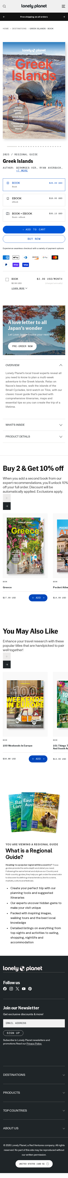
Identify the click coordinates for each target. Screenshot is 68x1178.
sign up (13, 1033)
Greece (7, 587)
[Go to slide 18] (58, 146)
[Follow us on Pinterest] (30, 989)
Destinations (19, 29)
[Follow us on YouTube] (23, 989)
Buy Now (34, 238)
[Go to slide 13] (45, 146)
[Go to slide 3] (21, 146)
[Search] (4, 6)
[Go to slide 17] (55, 146)
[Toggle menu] (63, 6)
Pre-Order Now (22, 346)
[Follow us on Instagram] (11, 989)
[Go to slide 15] (50, 146)
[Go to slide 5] (26, 146)
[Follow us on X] (17, 989)
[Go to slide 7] (31, 146)
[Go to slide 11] (40, 146)
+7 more (22, 171)
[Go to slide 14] (48, 146)
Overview (12, 365)
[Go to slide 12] (43, 146)
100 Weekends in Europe (17, 745)
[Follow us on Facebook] (5, 989)
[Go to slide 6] (28, 146)
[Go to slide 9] (36, 146)
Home (6, 29)
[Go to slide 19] (60, 146)
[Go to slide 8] (33, 146)
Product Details (18, 436)
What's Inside (15, 424)
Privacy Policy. (34, 1044)
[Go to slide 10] (38, 146)
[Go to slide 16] (53, 146)
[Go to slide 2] (19, 146)
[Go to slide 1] (12, 146)
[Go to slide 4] (23, 146)
